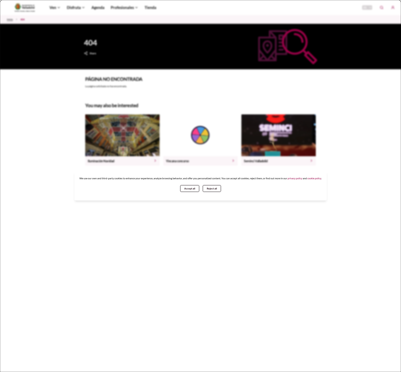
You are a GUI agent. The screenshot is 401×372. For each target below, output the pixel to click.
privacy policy (295, 178)
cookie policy (314, 178)
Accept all (189, 188)
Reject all (212, 188)
